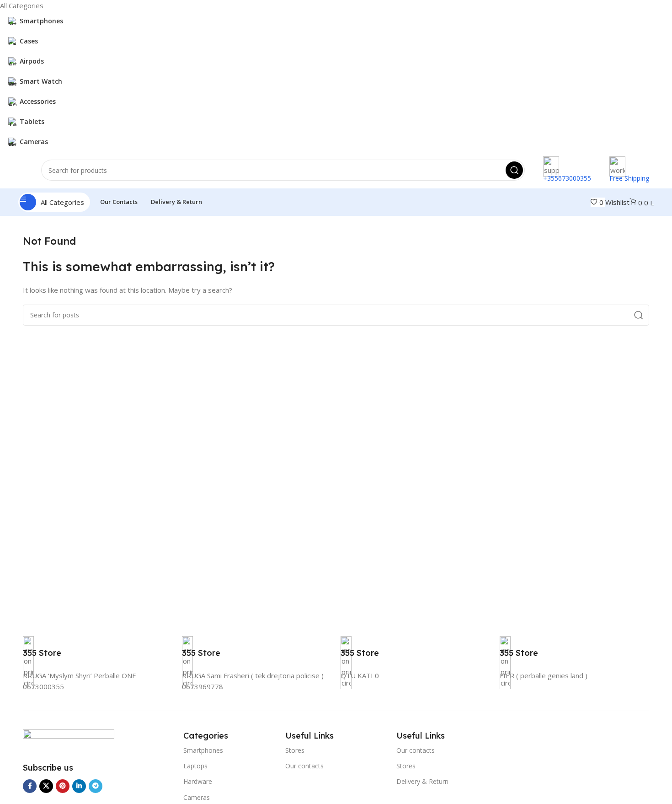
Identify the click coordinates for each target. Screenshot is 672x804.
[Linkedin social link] (79, 786)
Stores (294, 750)
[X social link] (46, 786)
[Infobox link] (42, 652)
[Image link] (68, 740)
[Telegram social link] (95, 786)
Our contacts (304, 765)
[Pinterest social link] (62, 786)
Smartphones (203, 750)
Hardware (197, 781)
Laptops (195, 765)
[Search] (514, 170)
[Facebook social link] (30, 786)
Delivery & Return (422, 781)
